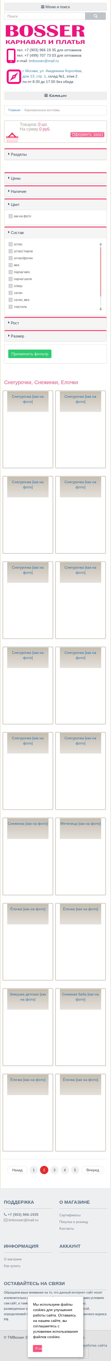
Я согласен (38, 1348)
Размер (17, 336)
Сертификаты (70, 1215)
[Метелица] (80, 867)
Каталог (57, 96)
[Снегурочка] (28, 439)
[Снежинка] (28, 867)
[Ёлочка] (28, 952)
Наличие (18, 191)
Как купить (12, 1266)
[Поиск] (95, 16)
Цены (16, 178)
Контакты (66, 1228)
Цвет (15, 204)
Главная (14, 110)
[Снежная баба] (80, 1037)
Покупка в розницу (73, 1222)
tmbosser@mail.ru (44, 61)
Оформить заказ (87, 134)
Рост (15, 323)
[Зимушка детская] (28, 1037)
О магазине (13, 1259)
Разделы (19, 154)
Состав (17, 232)
